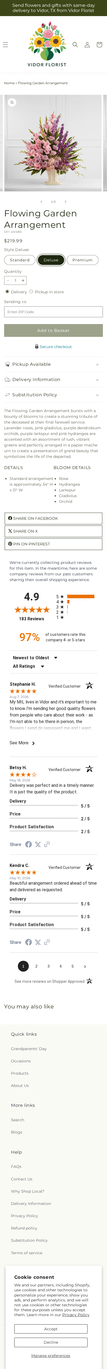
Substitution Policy (29, 1240)
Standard (20, 260)
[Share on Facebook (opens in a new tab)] (28, 845)
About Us (20, 1085)
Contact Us (21, 1179)
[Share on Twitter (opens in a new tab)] (38, 844)
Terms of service (26, 1252)
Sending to (23, 302)
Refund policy (24, 1228)
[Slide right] (66, 202)
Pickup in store (49, 291)
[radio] (76, 596)
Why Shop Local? (27, 1191)
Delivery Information (31, 1203)
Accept (51, 1328)
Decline (51, 1342)
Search (17, 1119)
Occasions (21, 1061)
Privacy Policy (75, 1314)
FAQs (16, 1166)
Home (9, 83)
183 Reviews (36, 618)
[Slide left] (41, 202)
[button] (75, 45)
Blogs (16, 1132)
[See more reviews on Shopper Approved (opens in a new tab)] (47, 844)
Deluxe (51, 260)
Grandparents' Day (29, 1048)
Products (20, 1073)
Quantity (13, 271)
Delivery (19, 291)
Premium (82, 260)
